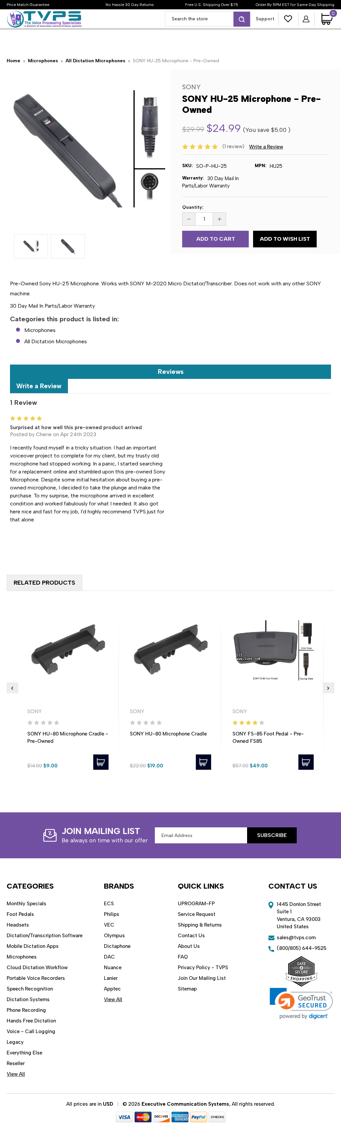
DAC (109, 957)
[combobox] (207, 18)
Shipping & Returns (200, 925)
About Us (189, 946)
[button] (301, 1003)
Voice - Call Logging (31, 1031)
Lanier (111, 978)
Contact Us (191, 936)
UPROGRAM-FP (196, 904)
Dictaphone (117, 946)
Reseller (16, 1063)
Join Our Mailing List (202, 978)
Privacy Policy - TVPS (203, 968)
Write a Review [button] (266, 147)
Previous (12, 687)
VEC (109, 925)
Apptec (112, 989)
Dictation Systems (28, 999)
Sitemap (187, 989)
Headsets (18, 925)
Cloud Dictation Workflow (37, 968)
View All (16, 1074)
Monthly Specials (26, 904)
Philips (111, 914)
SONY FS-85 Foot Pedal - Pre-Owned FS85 (268, 737)
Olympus (114, 936)
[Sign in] (306, 19)
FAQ (183, 957)
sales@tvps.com (296, 938)
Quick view (68, 651)
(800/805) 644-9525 (301, 948)
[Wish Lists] (288, 18)
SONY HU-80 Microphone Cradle (168, 734)
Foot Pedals (20, 914)
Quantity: (192, 207)
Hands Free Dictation (31, 1021)
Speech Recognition (30, 989)
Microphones (40, 330)
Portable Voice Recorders (36, 978)
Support (265, 19)
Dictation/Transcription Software (45, 936)
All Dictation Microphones (55, 341)
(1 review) (234, 146)
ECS (109, 904)
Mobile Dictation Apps (33, 946)
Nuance (113, 968)
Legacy (15, 1042)
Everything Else (24, 1053)
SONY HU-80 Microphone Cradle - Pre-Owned (67, 737)
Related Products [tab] (44, 582)
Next (328, 687)
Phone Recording (26, 1010)
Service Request (196, 914)
